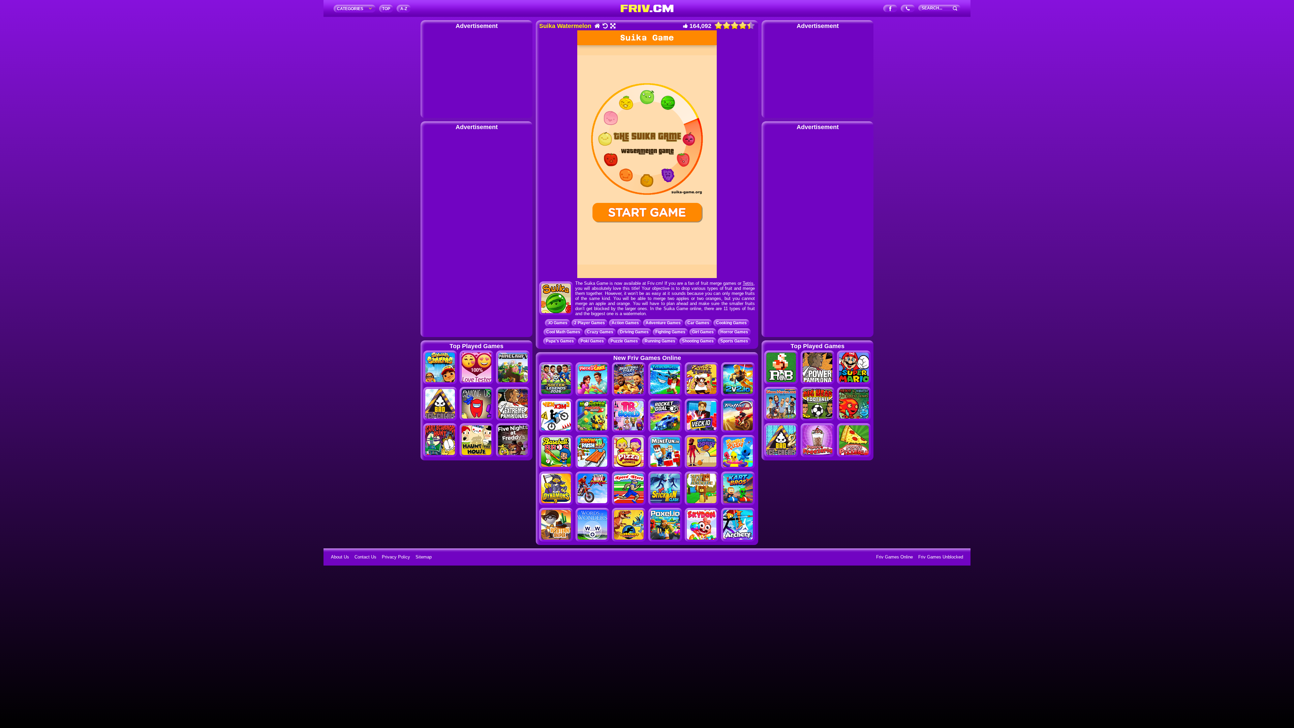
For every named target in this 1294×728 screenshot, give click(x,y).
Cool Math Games (563, 332)
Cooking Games (731, 323)
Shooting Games (698, 341)
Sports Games (734, 341)
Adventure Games (663, 323)
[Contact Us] (908, 8)
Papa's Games (560, 341)
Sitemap (423, 556)
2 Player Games (589, 323)
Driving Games (634, 332)
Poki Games (592, 341)
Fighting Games (670, 332)
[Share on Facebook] (890, 8)
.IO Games (557, 323)
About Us (340, 556)
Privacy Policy (396, 556)
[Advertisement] (476, 72)
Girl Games (703, 332)
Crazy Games (600, 332)
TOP (386, 8)
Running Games (660, 341)
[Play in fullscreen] (612, 26)
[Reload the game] (605, 26)
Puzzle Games (624, 341)
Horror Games (734, 332)
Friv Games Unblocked (940, 556)
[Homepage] (597, 26)
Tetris (748, 283)
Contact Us (365, 556)
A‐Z (403, 8)
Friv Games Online (894, 556)
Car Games (698, 323)
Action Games (625, 323)
